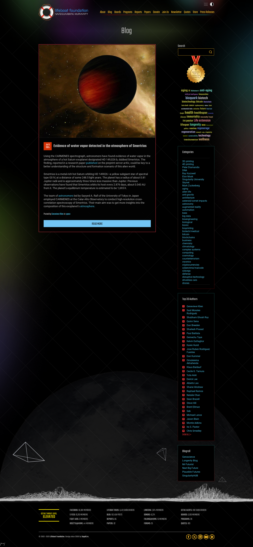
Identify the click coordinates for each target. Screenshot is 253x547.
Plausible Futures (191, 471)
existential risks (187, 109)
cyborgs (186, 270)
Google (182, 113)
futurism (209, 109)
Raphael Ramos (195, 391)
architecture (188, 197)
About (102, 12)
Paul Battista (193, 333)
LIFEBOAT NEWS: (113, 510)
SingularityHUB (190, 475)
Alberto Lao (193, 383)
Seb (189, 411)
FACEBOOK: (74, 510)
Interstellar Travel (206, 117)
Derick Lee (192, 379)
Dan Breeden (193, 325)
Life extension (202, 121)
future (203, 108)
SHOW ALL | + (186, 435)
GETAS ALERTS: (186, 510)
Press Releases (207, 12)
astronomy (187, 203)
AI (189, 90)
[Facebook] (188, 536)
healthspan (200, 113)
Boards (117, 12)
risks (203, 132)
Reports (138, 12)
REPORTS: (110, 519)
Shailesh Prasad (195, 329)
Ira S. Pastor (193, 426)
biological (187, 222)
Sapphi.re (85, 536)
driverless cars (189, 280)
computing (187, 252)
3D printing (188, 161)
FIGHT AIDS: (74, 519)
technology (204, 135)
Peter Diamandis (190, 167)
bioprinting (187, 228)
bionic (185, 225)
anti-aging (206, 90)
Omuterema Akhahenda (193, 362)
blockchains (188, 237)
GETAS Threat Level (49, 516)
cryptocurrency (199, 106)
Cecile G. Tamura (195, 371)
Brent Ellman (193, 407)
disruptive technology (193, 277)
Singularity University (193, 179)
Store (195, 12)
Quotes (187, 12)
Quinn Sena (193, 321)
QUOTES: (184, 523)
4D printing (188, 164)
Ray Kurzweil (189, 173)
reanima (192, 128)
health (189, 113)
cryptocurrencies (190, 264)
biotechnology (188, 101)
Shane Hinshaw (195, 387)
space (68, 214)
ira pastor (188, 120)
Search (210, 51)
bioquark (192, 98)
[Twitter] (194, 536)
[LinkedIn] (200, 536)
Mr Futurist (188, 464)
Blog (110, 12)
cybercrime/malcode (193, 267)
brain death (185, 106)
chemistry (187, 243)
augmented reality (191, 207)
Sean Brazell (193, 399)
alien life (186, 191)
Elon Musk (187, 176)
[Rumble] (212, 536)
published (91, 162)
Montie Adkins (194, 423)
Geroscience (188, 456)
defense (186, 273)
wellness (204, 139)
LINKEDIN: (147, 510)
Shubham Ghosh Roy (198, 317)
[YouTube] (206, 536)
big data (186, 216)
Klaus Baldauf (194, 367)
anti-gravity (188, 194)
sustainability (193, 136)
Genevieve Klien (58, 214)
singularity (208, 132)
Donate (156, 12)
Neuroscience (209, 125)
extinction (196, 109)
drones (185, 283)
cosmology (188, 255)
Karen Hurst (193, 345)
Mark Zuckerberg (191, 185)
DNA (184, 170)
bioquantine (203, 94)
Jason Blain (193, 419)
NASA (204, 125)
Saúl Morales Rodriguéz (193, 312)
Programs (127, 12)
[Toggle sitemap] (206, 4)
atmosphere (87, 206)
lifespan (184, 125)
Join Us (165, 12)
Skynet (185, 182)
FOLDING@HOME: (150, 519)
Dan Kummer (193, 356)
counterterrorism (190, 258)
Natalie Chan (193, 395)
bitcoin (199, 101)
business (187, 240)
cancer (191, 105)
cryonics (186, 261)
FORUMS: (147, 523)
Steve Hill (191, 403)
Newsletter (176, 12)
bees (184, 213)
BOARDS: (184, 515)
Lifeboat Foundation (57, 536)
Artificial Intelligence (191, 94)
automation (188, 209)
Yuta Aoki (192, 375)
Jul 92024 (48, 146)
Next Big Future (190, 468)
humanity (210, 113)
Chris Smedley (194, 430)
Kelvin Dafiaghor (195, 341)
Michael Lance (194, 415)
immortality (193, 116)
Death (210, 105)
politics (186, 129)
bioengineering (190, 219)
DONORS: (147, 515)
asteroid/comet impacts (194, 200)
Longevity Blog (190, 460)
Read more (97, 223)
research (198, 132)
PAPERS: (110, 523)
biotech (203, 98)
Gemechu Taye (194, 337)
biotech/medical (190, 231)
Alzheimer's (195, 91)
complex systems (191, 249)
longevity (195, 125)
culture (206, 105)
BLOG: (109, 515)
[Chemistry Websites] (196, 70)
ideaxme (183, 117)
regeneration (188, 132)
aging (184, 90)
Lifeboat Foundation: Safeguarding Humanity (63, 12)
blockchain (207, 102)
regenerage (203, 128)
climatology (188, 246)
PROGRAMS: (185, 519)
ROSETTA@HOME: (76, 523)
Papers (147, 12)
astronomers (65, 195)
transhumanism (191, 139)
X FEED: (72, 515)
